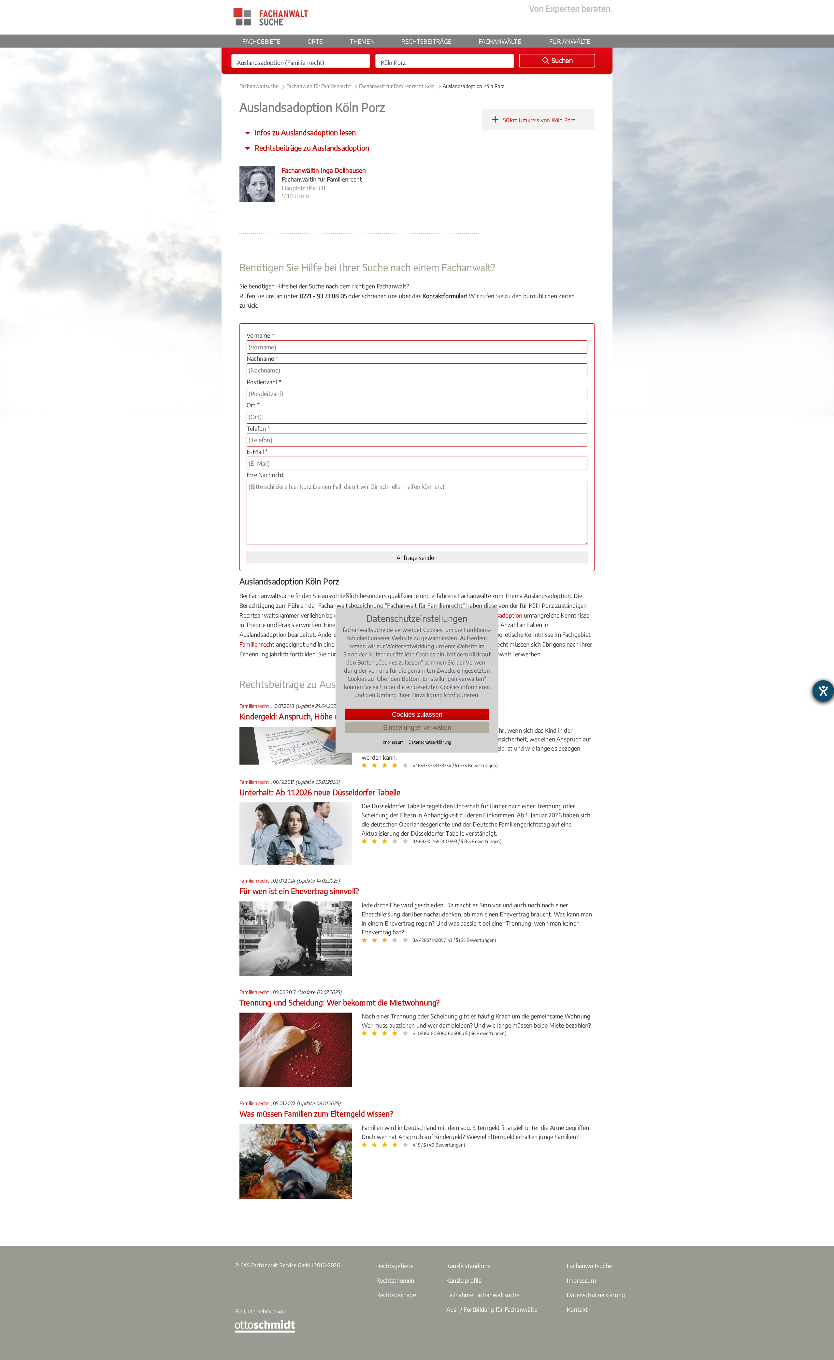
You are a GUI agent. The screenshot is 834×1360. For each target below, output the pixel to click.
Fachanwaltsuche (259, 86)
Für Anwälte (569, 41)
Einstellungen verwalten (417, 727)
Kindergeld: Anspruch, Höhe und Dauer (304, 716)
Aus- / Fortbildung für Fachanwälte (492, 1309)
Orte (315, 41)
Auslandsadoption (498, 615)
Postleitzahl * (264, 382)
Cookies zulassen (417, 714)
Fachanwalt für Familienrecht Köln (397, 86)
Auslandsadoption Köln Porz (473, 86)
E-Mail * (257, 451)
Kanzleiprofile (464, 1280)
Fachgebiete (261, 41)
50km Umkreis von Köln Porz (538, 120)
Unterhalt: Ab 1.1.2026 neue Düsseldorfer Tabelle (320, 792)
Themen (362, 41)
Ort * (253, 405)
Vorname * (260, 335)
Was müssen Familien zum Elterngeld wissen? (316, 1113)
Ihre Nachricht (265, 474)
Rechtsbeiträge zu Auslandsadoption (311, 147)
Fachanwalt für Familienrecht (318, 86)
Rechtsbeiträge (426, 41)
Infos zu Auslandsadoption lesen (304, 132)
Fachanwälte (500, 41)
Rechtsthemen (395, 1280)
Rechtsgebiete (395, 1265)
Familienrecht (257, 644)
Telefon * (258, 428)
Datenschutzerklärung (596, 1294)
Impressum (581, 1280)
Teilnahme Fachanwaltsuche (482, 1294)
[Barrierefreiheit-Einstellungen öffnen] (823, 691)
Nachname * (262, 358)
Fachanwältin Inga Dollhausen (324, 170)
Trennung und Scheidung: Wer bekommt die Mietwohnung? (339, 1002)
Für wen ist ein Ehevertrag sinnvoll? (299, 891)
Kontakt (577, 1309)
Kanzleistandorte (468, 1265)
